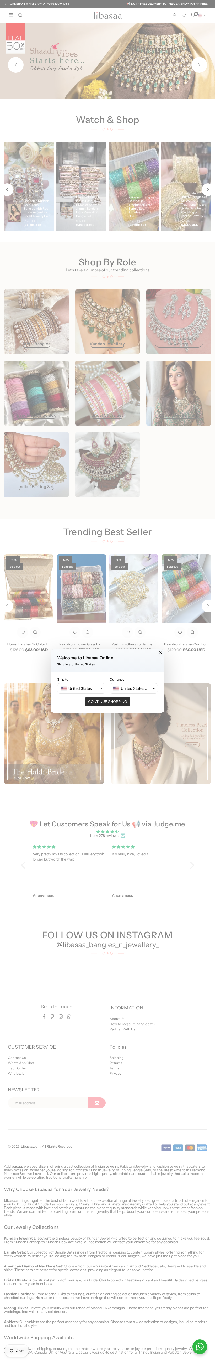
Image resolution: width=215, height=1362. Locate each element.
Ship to (62, 679)
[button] (81, 688)
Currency (117, 679)
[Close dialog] (160, 652)
